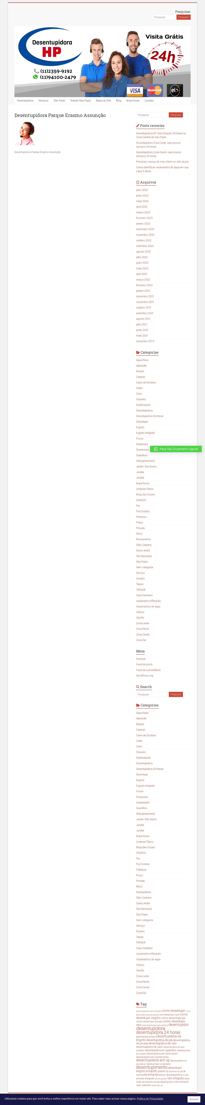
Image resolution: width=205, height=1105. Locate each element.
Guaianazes (142, 449)
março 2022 (143, 279)
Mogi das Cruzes (145, 494)
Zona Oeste (142, 634)
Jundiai (140, 472)
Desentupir (142, 421)
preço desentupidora (170, 1074)
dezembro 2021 (145, 296)
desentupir (175, 1067)
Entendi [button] (194, 1099)
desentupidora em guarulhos (160, 1050)
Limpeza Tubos (144, 488)
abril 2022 (141, 274)
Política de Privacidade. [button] (150, 1098)
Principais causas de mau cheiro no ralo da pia (162, 161)
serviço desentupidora (164, 1082)
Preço (139, 522)
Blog (118, 100)
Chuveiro (141, 399)
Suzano (140, 578)
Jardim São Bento (146, 466)
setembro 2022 (145, 246)
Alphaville (141, 365)
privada (185, 1075)
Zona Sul (141, 640)
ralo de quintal (160, 1078)
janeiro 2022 (143, 290)
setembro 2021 (145, 313)
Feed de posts (144, 664)
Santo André (143, 550)
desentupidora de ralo (162, 1043)
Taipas (140, 584)
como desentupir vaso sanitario (155, 1025)
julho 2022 (142, 257)
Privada (140, 528)
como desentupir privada (149, 1021)
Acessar (140, 658)
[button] (176, 449)
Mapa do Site (103, 100)
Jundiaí (140, 477)
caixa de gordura (142, 1011)
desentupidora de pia (159, 1040)
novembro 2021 (145, 302)
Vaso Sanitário (144, 595)
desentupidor (179, 1025)
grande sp (163, 1071)
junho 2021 (142, 330)
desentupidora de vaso (149, 1046)
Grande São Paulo (80, 100)
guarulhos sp (174, 1071)
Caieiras (140, 376)
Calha (139, 388)
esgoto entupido (146, 1071)
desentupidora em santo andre (161, 1053)
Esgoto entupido (145, 432)
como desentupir (173, 1011)
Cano (139, 393)
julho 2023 (142, 190)
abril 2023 (141, 206)
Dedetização (143, 404)
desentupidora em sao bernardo (152, 1057)
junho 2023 (142, 195)
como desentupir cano (169, 1014)
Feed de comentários (148, 670)
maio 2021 (142, 335)
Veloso (140, 612)
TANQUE (141, 589)
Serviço (140, 572)
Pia (138, 505)
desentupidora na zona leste (158, 1064)
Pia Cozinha (142, 511)
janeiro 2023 (143, 223)
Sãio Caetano (144, 544)
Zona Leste (142, 623)
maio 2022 (142, 268)
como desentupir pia (173, 1018)
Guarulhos (141, 455)
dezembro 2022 (145, 229)
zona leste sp (157, 1085)
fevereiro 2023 (144, 218)
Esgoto (140, 427)
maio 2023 (142, 201)
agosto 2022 (143, 251)
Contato (149, 100)
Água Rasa (142, 360)
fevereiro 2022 (144, 285)
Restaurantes (143, 539)
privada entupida (145, 1078)
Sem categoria (144, 567)
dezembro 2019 (145, 341)
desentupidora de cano (146, 1037)
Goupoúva (142, 444)
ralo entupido (175, 1078)
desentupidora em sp (153, 1060)
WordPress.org (144, 675)
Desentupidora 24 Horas (149, 416)
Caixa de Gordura (146, 382)
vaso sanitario (143, 1085)
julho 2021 (142, 324)
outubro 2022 (143, 240)
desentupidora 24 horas (158, 1032)
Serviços (43, 100)
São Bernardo (144, 556)
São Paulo (59, 100)
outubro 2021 (143, 307)
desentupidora (150, 1028)
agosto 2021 (143, 318)
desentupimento (151, 1067)
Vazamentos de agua (148, 606)
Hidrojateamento (145, 460)
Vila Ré (140, 617)
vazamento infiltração (148, 600)
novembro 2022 (145, 234)
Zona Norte (142, 628)
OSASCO (141, 500)
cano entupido (155, 1011)
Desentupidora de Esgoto (158, 1038)
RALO (139, 533)
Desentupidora (25, 100)
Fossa (139, 438)
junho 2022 (142, 262)
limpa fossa (132, 100)
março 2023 (143, 212)
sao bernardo (147, 1082)
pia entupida (151, 1074)
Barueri (140, 371)
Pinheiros (141, 516)
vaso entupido (181, 1082)
